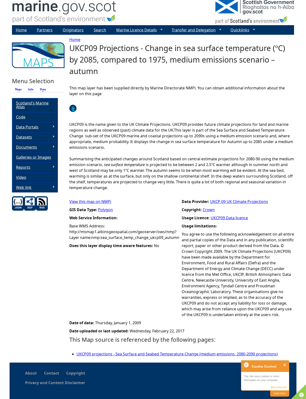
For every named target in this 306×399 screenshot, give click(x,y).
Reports (21, 167)
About (31, 373)
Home (74, 39)
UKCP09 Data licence (229, 217)
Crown (209, 209)
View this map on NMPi (90, 201)
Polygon (105, 209)
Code (20, 117)
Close (284, 364)
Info (30, 89)
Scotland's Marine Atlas (32, 105)
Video (21, 177)
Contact (51, 373)
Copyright (75, 373)
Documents (24, 147)
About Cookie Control (246, 365)
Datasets (22, 137)
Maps (18, 89)
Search (100, 30)
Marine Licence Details (134, 30)
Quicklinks (238, 30)
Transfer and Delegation (192, 30)
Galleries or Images (33, 157)
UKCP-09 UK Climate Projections (239, 201)
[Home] (64, 12)
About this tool (279, 387)
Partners (45, 30)
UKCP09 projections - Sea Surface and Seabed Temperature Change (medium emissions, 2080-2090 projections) (177, 354)
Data (44, 89)
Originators (73, 30)
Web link (22, 187)
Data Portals (25, 127)
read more (280, 393)
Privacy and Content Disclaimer (55, 382)
